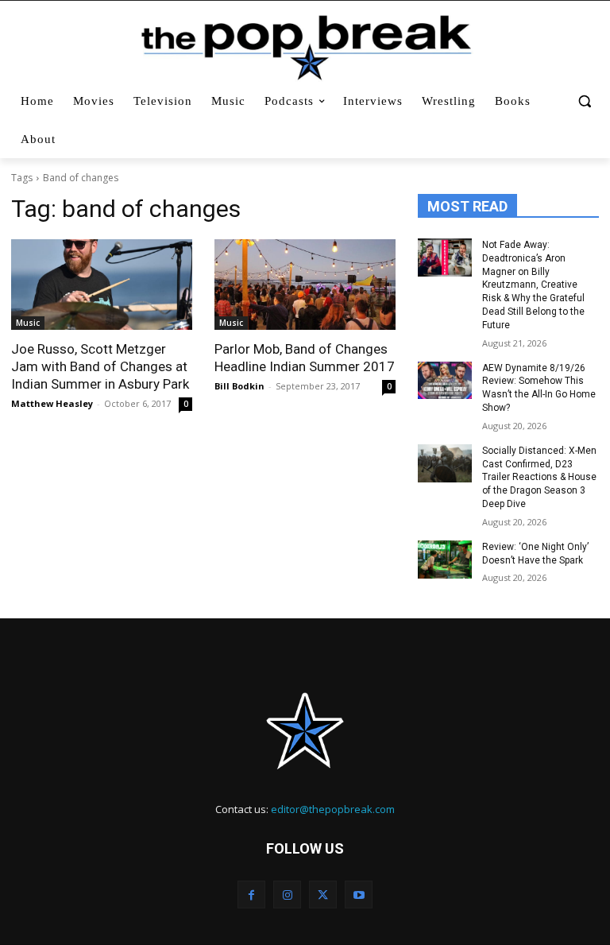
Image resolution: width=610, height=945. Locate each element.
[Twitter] (323, 894)
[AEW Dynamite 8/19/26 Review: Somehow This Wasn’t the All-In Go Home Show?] (445, 381)
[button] (584, 101)
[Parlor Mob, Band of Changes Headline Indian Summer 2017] (305, 284)
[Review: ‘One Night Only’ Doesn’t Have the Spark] (445, 559)
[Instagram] (287, 894)
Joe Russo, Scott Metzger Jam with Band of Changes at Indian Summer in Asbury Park (100, 366)
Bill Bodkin (239, 386)
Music (28, 322)
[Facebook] (251, 894)
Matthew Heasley (52, 403)
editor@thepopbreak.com (333, 809)
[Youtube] (359, 894)
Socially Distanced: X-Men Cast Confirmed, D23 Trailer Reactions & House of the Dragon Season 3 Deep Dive (539, 477)
